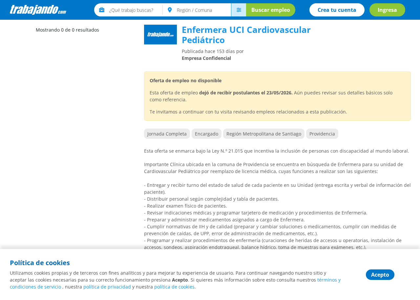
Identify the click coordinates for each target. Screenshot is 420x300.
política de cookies (174, 287)
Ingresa (387, 9)
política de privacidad (107, 287)
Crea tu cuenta (337, 9)
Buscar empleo (270, 9)
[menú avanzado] (238, 9)
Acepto (380, 274)
